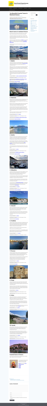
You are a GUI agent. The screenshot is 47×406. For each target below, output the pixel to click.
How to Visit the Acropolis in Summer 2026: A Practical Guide (34, 21)
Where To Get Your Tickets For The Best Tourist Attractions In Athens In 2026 (34, 26)
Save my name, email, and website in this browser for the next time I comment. (18, 398)
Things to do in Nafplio (17, 81)
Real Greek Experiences (21, 3)
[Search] (36, 15)
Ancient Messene (17, 117)
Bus (16, 114)
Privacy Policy (23, 404)
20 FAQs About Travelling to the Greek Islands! (15, 379)
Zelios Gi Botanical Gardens (19, 182)
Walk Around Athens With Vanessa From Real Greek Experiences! (33, 28)
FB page (20, 363)
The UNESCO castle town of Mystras (19, 152)
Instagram (20, 365)
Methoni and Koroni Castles (23, 117)
